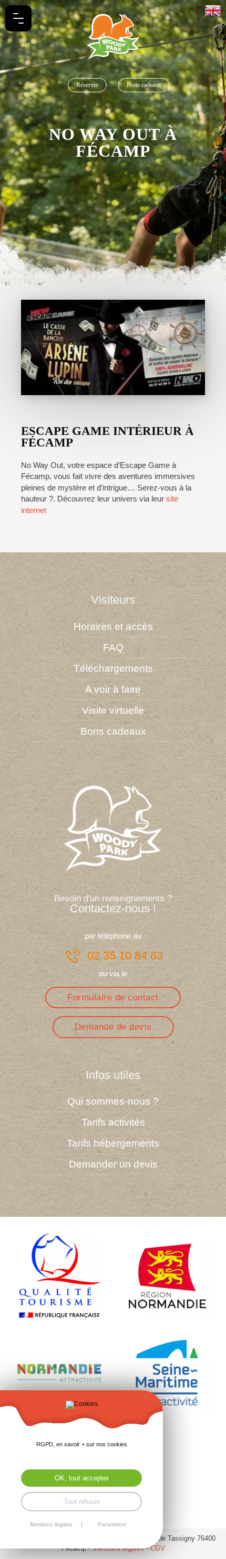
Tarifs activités (113, 1122)
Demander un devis (113, 1164)
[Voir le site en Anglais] (213, 10)
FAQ (113, 647)
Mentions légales (51, 1525)
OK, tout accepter (82, 1478)
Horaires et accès (113, 626)
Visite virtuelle (113, 710)
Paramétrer (112, 1525)
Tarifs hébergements (113, 1143)
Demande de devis (113, 1026)
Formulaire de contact (113, 997)
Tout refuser (82, 1502)
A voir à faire (113, 689)
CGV (157, 1548)
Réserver (87, 85)
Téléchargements (113, 668)
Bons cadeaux (144, 85)
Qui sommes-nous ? (113, 1101)
